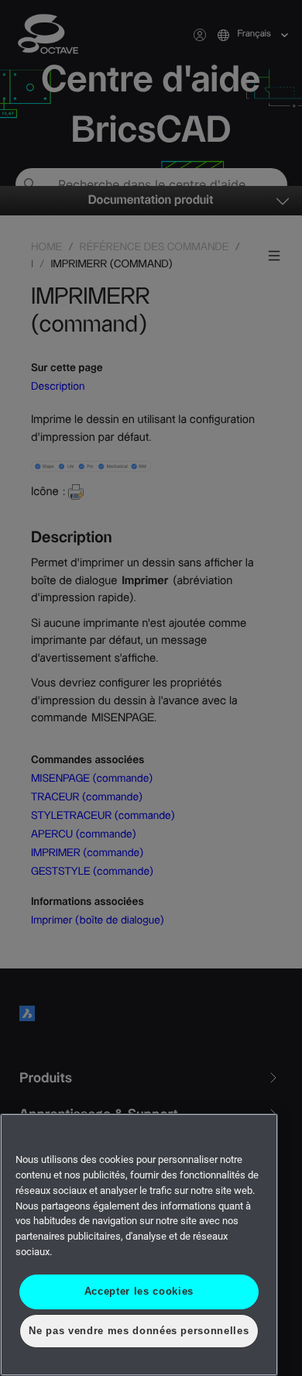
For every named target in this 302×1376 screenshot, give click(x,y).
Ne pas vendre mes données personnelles (139, 1330)
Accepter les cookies (138, 1291)
